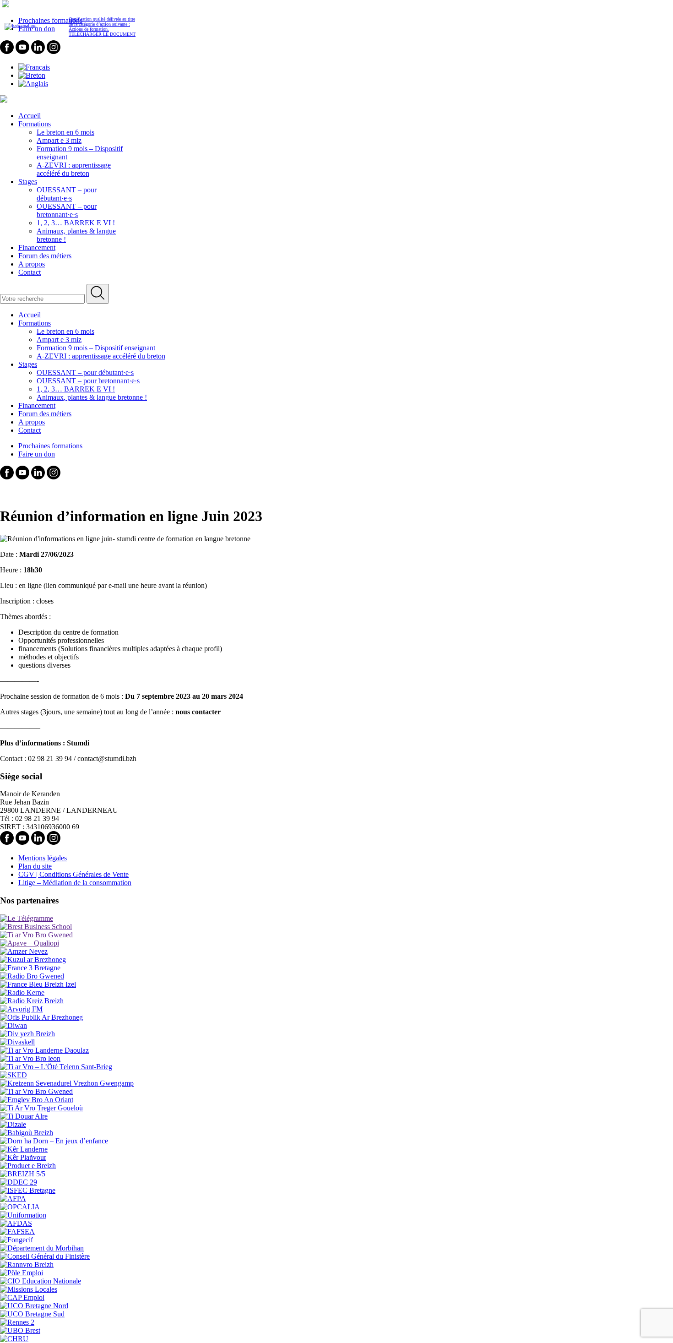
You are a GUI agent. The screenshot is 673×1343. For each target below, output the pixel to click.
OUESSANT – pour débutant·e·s (67, 194)
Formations (34, 124)
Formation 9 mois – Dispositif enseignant (96, 348)
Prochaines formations (50, 446)
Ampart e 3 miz (59, 140)
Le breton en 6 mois (65, 132)
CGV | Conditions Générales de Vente (73, 874)
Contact (29, 272)
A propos (31, 264)
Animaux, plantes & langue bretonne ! (92, 397)
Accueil (29, 116)
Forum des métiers (44, 256)
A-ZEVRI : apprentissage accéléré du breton (74, 169)
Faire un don (36, 454)
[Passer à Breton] (31, 75)
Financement (36, 247)
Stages (27, 181)
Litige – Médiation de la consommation (74, 882)
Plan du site (35, 866)
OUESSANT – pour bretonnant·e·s (67, 210)
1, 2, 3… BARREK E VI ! (76, 223)
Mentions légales (42, 858)
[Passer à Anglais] (33, 83)
